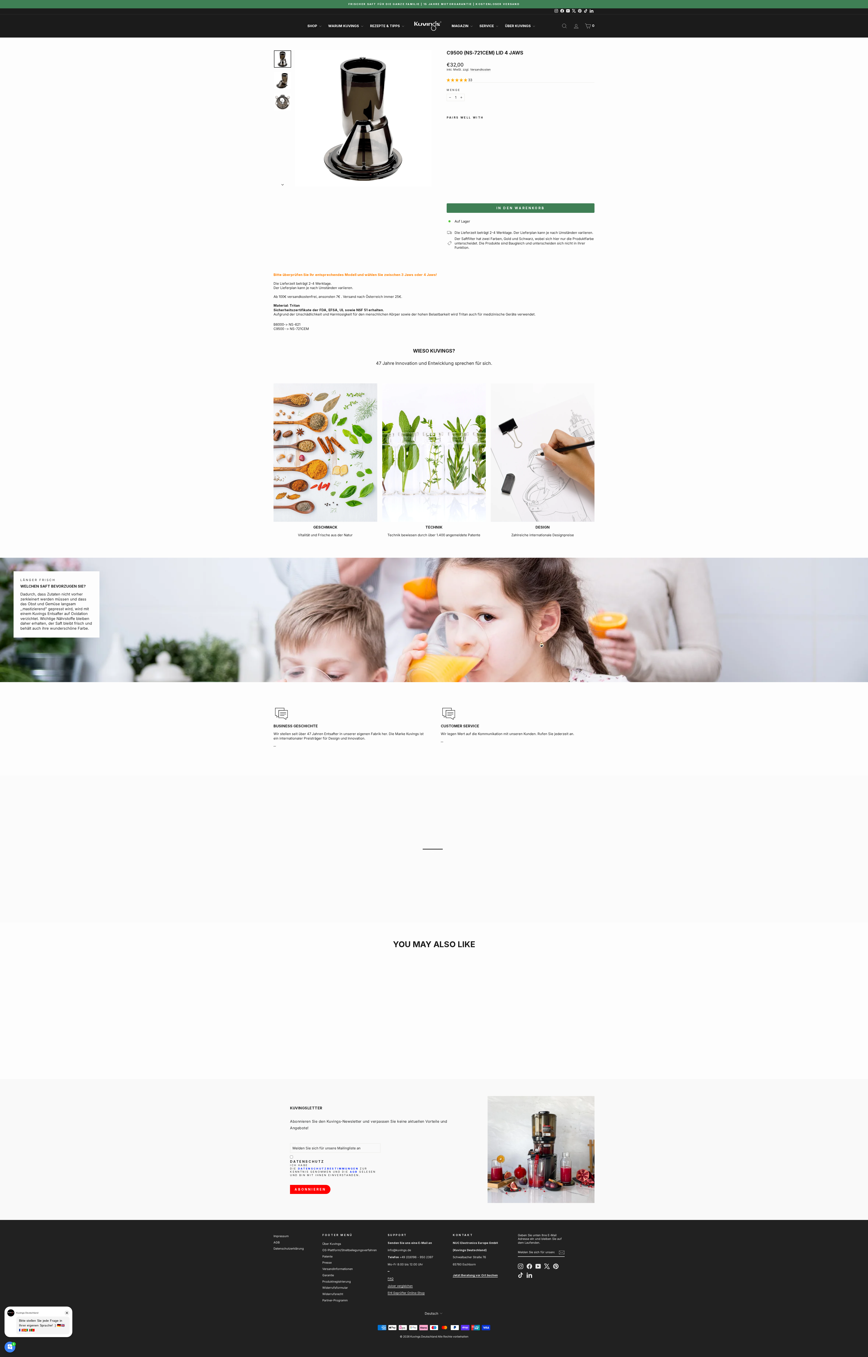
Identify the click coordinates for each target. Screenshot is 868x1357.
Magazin (460, 26)
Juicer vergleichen (400, 1286)
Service (487, 26)
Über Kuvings (518, 26)
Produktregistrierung (336, 1281)
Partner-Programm (335, 1300)
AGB (354, 1171)
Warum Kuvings (344, 26)
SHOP (312, 26)
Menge (453, 90)
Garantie (328, 1275)
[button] (473, 184)
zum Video (436, 857)
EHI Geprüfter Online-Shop (406, 1293)
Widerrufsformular (335, 1287)
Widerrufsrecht (332, 1294)
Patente (327, 1256)
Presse (327, 1262)
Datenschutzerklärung (289, 1248)
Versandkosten (480, 69)
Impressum (281, 1236)
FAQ (391, 1278)
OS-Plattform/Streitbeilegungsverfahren (349, 1250)
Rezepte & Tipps (385, 26)
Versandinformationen (337, 1269)
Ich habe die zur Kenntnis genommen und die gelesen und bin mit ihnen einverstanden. (333, 1170)
